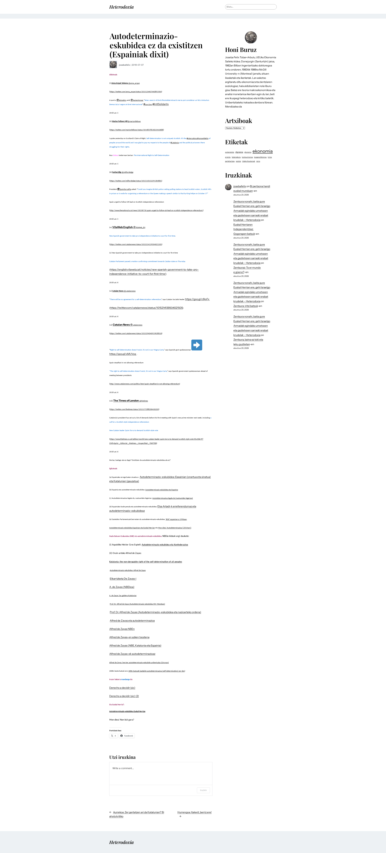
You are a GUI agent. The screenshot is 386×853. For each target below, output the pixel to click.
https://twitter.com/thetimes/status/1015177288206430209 (134, 409)
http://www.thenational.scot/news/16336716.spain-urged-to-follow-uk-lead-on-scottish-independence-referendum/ (156, 210)
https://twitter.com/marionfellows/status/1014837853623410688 (136, 130)
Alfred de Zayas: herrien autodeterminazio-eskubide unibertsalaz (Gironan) (139, 663)
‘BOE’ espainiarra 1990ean (176, 519)
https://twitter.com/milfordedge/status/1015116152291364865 (136, 181)
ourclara (148, 104)
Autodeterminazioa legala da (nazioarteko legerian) (172, 498)
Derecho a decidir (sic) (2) (124, 696)
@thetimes (143, 401)
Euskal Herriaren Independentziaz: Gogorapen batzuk (244, 229)
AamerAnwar (138, 100)
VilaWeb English (122, 227)
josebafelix (124, 65)
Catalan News (117, 291)
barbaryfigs (116, 172)
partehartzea (230, 161)
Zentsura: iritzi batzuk (245, 305)
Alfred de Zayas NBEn (122, 628)
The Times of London (126, 400)
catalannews (131, 291)
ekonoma (247, 152)
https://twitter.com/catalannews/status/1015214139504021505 (136, 244)
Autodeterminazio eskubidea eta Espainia (161, 490)
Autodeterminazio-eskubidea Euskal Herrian (127, 711)
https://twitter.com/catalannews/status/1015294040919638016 (136, 333)
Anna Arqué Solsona (119, 83)
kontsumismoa (247, 157)
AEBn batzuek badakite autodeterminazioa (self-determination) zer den (156, 671)
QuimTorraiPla (125, 189)
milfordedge (128, 172)
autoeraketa (229, 152)
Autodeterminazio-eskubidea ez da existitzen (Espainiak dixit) (156, 45)
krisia (270, 157)
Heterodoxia (121, 7)
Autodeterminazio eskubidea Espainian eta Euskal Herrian (132, 528)
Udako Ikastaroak (248, 161)
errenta (228, 157)
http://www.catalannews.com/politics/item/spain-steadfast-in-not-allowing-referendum (144, 384)
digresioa (239, 152)
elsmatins (122, 100)
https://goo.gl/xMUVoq (122, 353)
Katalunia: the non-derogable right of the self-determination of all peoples (145, 562)
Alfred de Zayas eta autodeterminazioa (132, 620)
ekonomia (263, 151)
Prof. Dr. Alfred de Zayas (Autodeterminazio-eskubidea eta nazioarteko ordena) (155, 612)
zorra (258, 161)
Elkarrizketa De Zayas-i (123, 578)
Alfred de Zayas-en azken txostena (129, 637)
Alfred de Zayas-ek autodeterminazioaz (132, 653)
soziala (238, 161)
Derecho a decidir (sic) (122, 687)
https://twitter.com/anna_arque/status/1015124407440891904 (135, 92)
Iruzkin (203, 790)
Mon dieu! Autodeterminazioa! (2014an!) (174, 528)
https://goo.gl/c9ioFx (197, 299)
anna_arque (135, 83)
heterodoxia (236, 157)
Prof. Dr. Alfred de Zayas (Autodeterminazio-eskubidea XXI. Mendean (137, 604)
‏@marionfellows (134, 121)
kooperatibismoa (260, 157)
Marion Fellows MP (120, 121)
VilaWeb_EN (140, 227)
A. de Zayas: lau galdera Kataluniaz (122, 596)
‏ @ (129, 83)
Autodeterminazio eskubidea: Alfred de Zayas (128, 570)
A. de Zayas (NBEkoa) (121, 586)
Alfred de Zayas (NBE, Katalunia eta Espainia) (135, 645)
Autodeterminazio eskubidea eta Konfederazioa (165, 545)
